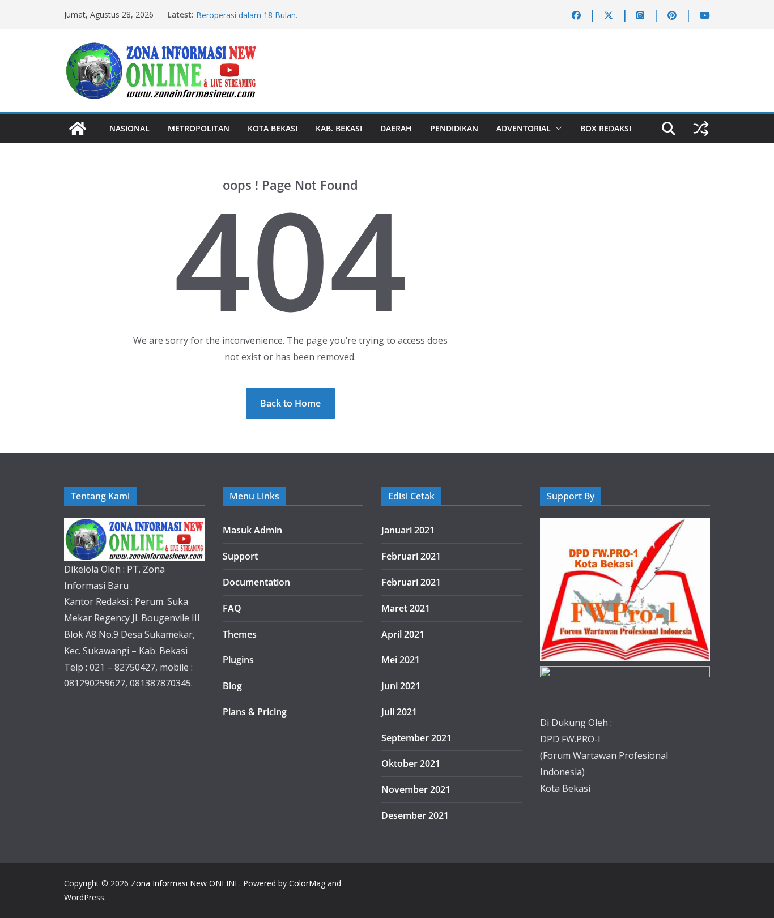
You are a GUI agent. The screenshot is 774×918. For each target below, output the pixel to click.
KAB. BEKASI (339, 128)
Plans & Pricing (255, 712)
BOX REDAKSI (605, 128)
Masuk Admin (252, 530)
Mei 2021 (400, 660)
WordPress (84, 897)
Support (240, 556)
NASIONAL (129, 128)
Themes (240, 634)
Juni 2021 (400, 686)
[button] (556, 128)
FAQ (232, 608)
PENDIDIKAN (454, 128)
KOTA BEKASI (272, 128)
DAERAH (396, 128)
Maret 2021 (405, 608)
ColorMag (307, 883)
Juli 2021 (399, 712)
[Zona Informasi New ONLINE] (78, 128)
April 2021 (402, 634)
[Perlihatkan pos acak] (701, 128)
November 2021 (415, 789)
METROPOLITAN (198, 128)
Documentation (256, 582)
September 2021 (416, 738)
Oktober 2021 (410, 763)
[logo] (134, 525)
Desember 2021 (415, 815)
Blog (232, 686)
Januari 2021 (408, 530)
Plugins (238, 660)
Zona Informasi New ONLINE (185, 883)
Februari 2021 (411, 556)
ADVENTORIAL (523, 128)
